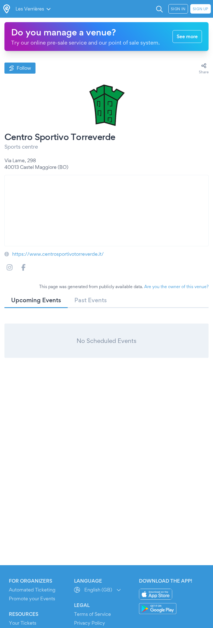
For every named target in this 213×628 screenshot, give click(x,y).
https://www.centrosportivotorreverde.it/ (58, 254)
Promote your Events (32, 598)
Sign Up (200, 9)
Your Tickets (22, 623)
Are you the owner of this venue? (176, 286)
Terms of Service (92, 614)
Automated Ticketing (32, 590)
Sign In (178, 9)
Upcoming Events (36, 300)
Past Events (90, 300)
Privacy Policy (89, 623)
